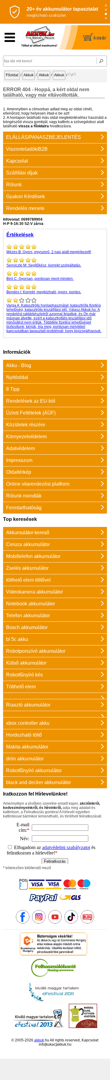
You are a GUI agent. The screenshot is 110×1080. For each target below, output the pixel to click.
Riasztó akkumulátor (28, 704)
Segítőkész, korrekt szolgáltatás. (43, 265)
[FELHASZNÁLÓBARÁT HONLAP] (53, 978)
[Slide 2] (106, 10)
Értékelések (20, 234)
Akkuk (29, 75)
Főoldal (12, 75)
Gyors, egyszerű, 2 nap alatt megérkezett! (48, 252)
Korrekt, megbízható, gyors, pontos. (43, 292)
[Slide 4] (106, 18)
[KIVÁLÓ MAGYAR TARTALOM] (53, 1001)
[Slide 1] (106, 6)
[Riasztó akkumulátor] (55, 696)
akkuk (39, 1040)
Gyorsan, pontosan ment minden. (40, 279)
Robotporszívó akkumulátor (35, 651)
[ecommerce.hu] (53, 954)
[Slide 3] (106, 14)
